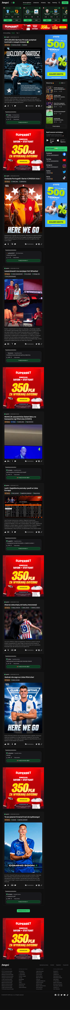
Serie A (20, 980)
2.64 (18, 16)
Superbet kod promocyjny (7, 976)
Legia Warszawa (39, 971)
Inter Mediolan (56, 989)
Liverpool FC (56, 974)
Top (17, 33)
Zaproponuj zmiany (44, 965)
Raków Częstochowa (41, 985)
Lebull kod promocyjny (7, 972)
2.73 (6, 16)
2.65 (46, 16)
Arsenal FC (55, 971)
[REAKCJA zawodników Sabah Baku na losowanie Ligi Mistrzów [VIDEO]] (23, 436)
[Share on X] (36, 106)
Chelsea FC (55, 972)
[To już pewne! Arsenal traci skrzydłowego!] (23, 848)
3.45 (51, 16)
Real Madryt (56, 979)
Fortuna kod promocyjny (7, 980)
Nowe (13, 33)
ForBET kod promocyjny (7, 987)
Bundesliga (21, 979)
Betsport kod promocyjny (7, 974)
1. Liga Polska (22, 972)
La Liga (20, 977)
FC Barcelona (56, 980)
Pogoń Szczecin (39, 982)
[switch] (13, 3)
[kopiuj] (41, 106)
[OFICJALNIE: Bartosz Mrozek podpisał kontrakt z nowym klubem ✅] (23, 70)
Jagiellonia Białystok (40, 980)
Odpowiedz (16, 119)
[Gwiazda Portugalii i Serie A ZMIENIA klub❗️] (23, 209)
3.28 (12, 16)
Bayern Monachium (57, 982)
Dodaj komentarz (22, 122)
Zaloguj (65, 2)
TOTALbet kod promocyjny (8, 989)
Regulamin (58, 965)
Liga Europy (21, 985)
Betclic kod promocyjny (7, 985)
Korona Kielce (39, 989)
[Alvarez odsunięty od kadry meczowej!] (23, 625)
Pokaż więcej (56, 126)
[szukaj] (59, 3)
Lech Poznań (39, 974)
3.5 (37, 16)
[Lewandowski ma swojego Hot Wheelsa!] (23, 305)
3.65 (32, 16)
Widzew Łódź (39, 984)
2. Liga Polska (22, 974)
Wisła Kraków (39, 972)
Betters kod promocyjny (7, 984)
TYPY (16, 20)
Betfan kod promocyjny (7, 982)
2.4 (57, 16)
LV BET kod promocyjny (7, 979)
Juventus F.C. (56, 987)
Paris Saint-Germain (57, 985)
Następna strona (22, 910)
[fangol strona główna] (5, 3)
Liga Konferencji (22, 987)
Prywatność (65, 965)
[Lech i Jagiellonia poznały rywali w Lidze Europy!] (23, 507)
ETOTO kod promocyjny (7, 971)
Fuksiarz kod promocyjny (7, 977)
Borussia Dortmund (57, 984)
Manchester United (57, 977)
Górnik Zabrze (39, 976)
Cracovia (38, 979)
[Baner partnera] (35, 27)
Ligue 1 (20, 982)
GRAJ (7, 20)
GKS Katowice (39, 987)
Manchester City (57, 976)
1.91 (26, 16)
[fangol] (5, 965)
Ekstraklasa (21, 971)
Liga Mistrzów (22, 984)
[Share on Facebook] (39, 106)
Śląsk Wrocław (39, 977)
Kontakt (52, 965)
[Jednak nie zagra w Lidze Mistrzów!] (23, 708)
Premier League (22, 976)
